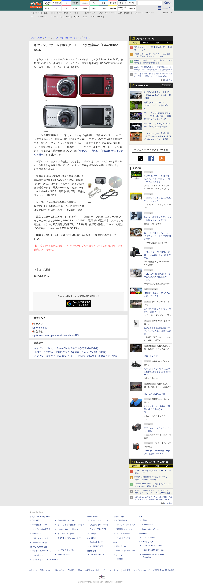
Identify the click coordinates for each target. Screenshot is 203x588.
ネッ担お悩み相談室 (40, 543)
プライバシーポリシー (111, 570)
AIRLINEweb (121, 520)
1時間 (134, 43)
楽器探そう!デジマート (99, 525)
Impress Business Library (68, 529)
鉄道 (68, 17)
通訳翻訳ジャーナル (124, 529)
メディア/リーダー (106, 13)
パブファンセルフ (149, 537)
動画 (85, 17)
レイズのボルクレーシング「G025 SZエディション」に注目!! (157, 95)
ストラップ (42, 17)
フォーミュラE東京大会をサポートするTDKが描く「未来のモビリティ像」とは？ (157, 116)
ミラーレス (35, 13)
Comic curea (147, 525)
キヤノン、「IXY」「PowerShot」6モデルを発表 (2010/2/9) (66, 348)
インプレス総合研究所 (41, 529)
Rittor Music (92, 517)
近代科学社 (91, 551)
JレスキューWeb (123, 534)
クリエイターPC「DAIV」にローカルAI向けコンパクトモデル (157, 255)
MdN (115, 543)
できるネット (37, 555)
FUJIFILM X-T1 (151, 356)
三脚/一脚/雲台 (124, 13)
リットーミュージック (99, 520)
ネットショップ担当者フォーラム (71, 525)
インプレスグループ (141, 570)
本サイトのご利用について (40, 570)
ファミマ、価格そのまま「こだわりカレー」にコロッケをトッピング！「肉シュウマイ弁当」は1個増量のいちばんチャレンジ (153, 493)
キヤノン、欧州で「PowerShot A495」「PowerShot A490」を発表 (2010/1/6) (75, 356)
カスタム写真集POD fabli (153, 550)
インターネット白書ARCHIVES (45, 560)
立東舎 (93, 534)
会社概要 (126, 570)
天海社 (145, 520)
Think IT (35, 520)
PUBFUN (143, 534)
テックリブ (117, 555)
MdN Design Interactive (125, 551)
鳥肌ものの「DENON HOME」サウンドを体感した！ (156, 105)
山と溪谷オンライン (98, 542)
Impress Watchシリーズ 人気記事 (152, 462)
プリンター (149, 13)
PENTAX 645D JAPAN (154, 394)
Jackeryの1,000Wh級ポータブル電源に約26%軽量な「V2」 (157, 277)
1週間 (157, 43)
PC (32, 17)
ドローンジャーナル (40, 538)
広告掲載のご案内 (74, 570)
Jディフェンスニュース (125, 525)
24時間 (145, 43)
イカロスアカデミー (124, 538)
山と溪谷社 (91, 538)
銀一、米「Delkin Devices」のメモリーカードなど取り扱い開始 (157, 236)
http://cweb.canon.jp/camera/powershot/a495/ (55, 335)
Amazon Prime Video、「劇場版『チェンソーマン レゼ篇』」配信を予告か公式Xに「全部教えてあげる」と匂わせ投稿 (152, 486)
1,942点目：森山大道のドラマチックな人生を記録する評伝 (157, 331)
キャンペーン (96, 17)
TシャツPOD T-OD (98, 529)
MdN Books (121, 546)
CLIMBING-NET (96, 546)
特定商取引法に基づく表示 (163, 570)
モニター (137, 13)
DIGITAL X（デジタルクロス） (70, 538)
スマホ (53, 17)
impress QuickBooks (150, 529)
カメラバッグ (89, 13)
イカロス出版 (118, 517)
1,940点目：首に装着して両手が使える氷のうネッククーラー (157, 409)
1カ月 (168, 43)
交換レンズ (48, 13)
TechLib (119, 559)
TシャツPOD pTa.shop (152, 546)
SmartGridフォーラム (66, 520)
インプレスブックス (66, 550)
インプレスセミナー (66, 534)
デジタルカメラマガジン (42, 551)
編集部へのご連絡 (92, 570)
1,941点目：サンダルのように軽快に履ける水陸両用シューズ (157, 371)
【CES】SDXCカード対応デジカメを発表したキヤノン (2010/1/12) (70, 352)
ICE (140, 517)
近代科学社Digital (97, 554)
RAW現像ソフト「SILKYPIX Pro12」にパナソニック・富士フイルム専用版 (157, 179)
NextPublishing (64, 554)
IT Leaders (36, 534)
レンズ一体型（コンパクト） (68, 13)
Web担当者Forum (39, 525)
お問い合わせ (59, 570)
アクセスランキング (145, 38)
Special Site (142, 85)
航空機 (76, 17)
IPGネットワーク (146, 542)
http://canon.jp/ (39, 327)
